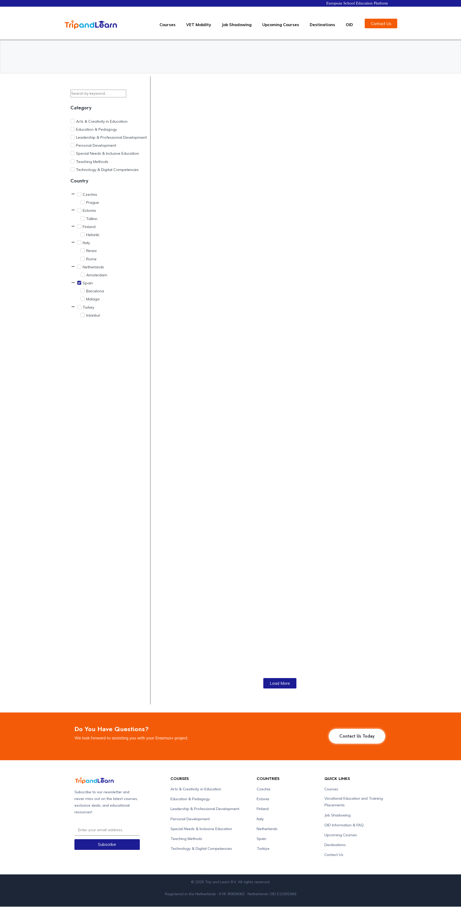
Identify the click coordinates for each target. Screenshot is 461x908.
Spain (261, 838)
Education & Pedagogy (190, 799)
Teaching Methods (186, 838)
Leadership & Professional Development (204, 808)
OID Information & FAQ (344, 825)
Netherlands (267, 828)
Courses (168, 24)
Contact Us (333, 854)
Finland (263, 808)
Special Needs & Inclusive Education (201, 828)
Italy (260, 819)
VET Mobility (198, 24)
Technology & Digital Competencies (201, 848)
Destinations (322, 24)
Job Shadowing (237, 24)
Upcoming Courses (280, 24)
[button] (279, 683)
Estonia (263, 799)
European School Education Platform (357, 3)
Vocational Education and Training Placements (353, 801)
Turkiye (263, 848)
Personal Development (190, 819)
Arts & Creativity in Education (195, 789)
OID (349, 24)
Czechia (263, 789)
